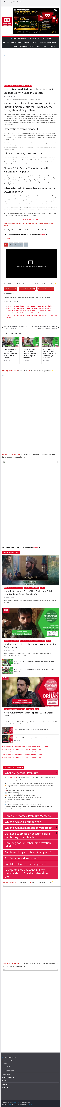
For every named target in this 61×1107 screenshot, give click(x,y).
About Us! (5, 1084)
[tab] (6, 244)
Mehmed (35, 42)
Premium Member (13, 777)
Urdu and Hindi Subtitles (48, 42)
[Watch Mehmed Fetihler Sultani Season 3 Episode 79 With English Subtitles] (7, 670)
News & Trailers (35, 587)
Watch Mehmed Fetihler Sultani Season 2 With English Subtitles (18, 85)
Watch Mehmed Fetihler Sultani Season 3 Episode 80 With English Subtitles (34, 661)
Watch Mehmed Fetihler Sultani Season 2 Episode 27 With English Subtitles (49, 353)
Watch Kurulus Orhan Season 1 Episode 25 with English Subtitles (31, 729)
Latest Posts (27, 587)
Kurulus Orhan (46, 38)
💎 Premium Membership (18, 38)
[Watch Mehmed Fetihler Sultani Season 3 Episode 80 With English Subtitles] (7, 662)
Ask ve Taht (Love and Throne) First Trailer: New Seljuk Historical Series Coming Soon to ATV (28, 592)
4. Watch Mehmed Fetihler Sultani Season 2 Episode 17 (22, 313)
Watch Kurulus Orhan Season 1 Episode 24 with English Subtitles (31, 738)
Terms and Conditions (8, 1077)
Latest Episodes (7, 640)
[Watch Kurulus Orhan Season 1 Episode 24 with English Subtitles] (7, 739)
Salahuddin (26, 42)
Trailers (52, 46)
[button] (38, 38)
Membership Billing (9, 1070)
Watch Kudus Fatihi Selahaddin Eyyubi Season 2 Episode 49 (15, 328)
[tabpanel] (32, 263)
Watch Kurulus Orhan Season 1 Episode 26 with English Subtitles (28, 714)
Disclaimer (5, 1081)
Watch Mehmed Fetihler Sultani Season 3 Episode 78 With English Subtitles (22, 757)
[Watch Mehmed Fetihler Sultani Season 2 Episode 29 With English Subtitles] (30, 338)
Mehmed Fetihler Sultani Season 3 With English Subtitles (32, 640)
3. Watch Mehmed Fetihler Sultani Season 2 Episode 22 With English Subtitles (29, 311)
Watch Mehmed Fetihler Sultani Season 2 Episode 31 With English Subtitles (10, 353)
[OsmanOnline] (4, 42)
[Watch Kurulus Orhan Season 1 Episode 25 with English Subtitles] (7, 730)
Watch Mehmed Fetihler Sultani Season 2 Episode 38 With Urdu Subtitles (44, 328)
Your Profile (7, 1066)
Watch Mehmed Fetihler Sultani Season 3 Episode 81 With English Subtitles (30, 645)
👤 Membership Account (8, 1061)
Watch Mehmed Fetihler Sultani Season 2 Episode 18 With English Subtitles (30, 306)
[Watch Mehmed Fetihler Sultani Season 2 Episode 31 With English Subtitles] (11, 338)
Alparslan (14, 46)
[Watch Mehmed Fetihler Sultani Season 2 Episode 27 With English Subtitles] (50, 338)
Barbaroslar (24, 46)
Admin (13, 96)
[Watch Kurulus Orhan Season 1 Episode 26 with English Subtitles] (30, 692)
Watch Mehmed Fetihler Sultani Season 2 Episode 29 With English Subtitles (29, 353)
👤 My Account (32, 38)
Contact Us (5, 1087)
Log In (5, 1063)
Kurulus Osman (16, 42)
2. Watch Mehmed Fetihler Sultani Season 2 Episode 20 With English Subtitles (29, 308)
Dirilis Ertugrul (35, 46)
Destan (45, 46)
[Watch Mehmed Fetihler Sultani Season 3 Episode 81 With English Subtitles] (30, 623)
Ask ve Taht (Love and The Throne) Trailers (13, 587)
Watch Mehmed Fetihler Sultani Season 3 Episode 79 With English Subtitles (34, 669)
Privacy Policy (6, 1074)
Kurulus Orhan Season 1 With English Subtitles (14, 709)
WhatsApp (43, 234)
